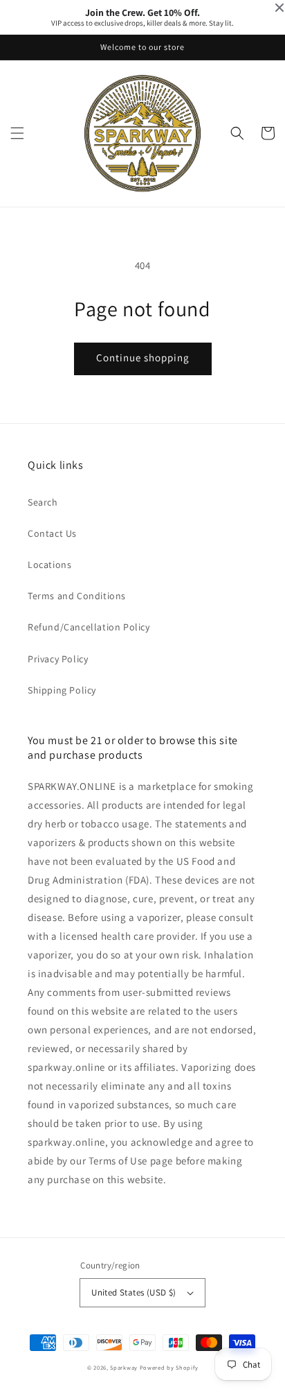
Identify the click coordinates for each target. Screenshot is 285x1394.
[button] (17, 133)
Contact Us (52, 533)
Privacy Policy (58, 659)
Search (43, 502)
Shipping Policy (62, 690)
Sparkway (124, 1367)
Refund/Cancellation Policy (89, 627)
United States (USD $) (133, 1292)
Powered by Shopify (169, 1367)
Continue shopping (143, 357)
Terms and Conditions (77, 596)
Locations (49, 564)
